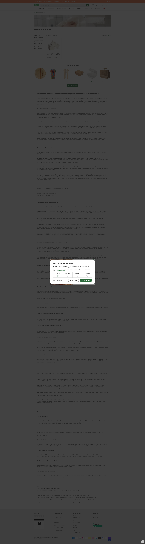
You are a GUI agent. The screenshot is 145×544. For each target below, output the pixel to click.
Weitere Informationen (60, 270)
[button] (57, 280)
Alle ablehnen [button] (73, 280)
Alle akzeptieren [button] (86, 280)
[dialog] (72, 272)
